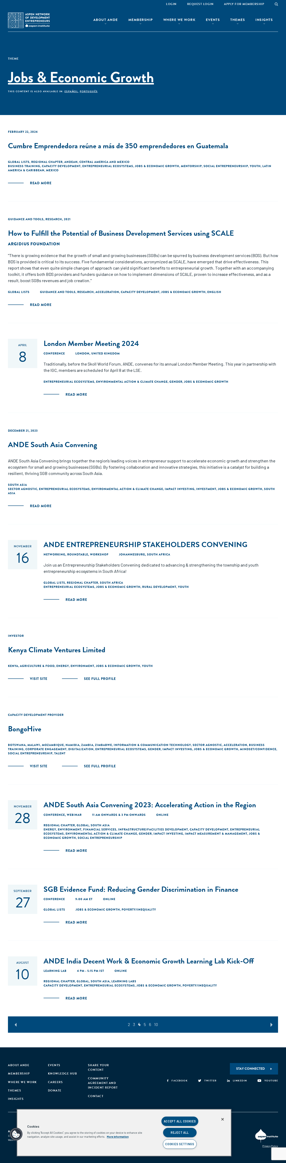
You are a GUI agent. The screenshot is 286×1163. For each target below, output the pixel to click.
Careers (55, 1082)
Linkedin (240, 1080)
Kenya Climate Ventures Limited (56, 649)
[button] (16, 1134)
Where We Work (179, 19)
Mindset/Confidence (258, 749)
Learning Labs (123, 981)
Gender (175, 382)
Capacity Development (61, 166)
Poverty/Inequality (139, 909)
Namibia (73, 745)
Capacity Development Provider (36, 715)
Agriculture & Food (37, 666)
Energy (62, 666)
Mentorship (191, 166)
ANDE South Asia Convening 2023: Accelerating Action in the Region (150, 804)
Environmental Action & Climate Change (132, 382)
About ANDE (105, 19)
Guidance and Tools (26, 219)
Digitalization (81, 749)
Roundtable (77, 554)
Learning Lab (55, 971)
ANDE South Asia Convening (52, 444)
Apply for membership (244, 4)
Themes (237, 19)
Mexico (52, 170)
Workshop (99, 554)
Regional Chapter (47, 162)
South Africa (111, 583)
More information (118, 1136)
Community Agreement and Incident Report (103, 1083)
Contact (96, 1096)
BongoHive (24, 728)
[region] (124, 1132)
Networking (54, 554)
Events (213, 19)
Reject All (180, 1132)
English (214, 292)
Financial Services (99, 829)
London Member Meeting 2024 (91, 343)
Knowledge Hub (62, 1073)
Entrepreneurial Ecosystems (107, 166)
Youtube (271, 1080)
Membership (140, 19)
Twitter (210, 1080)
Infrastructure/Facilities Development (153, 829)
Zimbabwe (103, 745)
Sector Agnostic (22, 489)
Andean (71, 162)
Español (71, 91)
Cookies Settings (179, 1144)
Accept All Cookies (180, 1121)
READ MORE (41, 183)
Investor (16, 636)
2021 (67, 219)
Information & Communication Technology (152, 745)
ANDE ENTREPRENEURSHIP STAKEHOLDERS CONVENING (145, 544)
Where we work (22, 1082)
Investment (206, 489)
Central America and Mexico (104, 162)
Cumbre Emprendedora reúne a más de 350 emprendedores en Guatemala (118, 145)
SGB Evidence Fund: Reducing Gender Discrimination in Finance (141, 889)
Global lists (19, 162)
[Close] (222, 1119)
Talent (60, 753)
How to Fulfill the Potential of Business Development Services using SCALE (121, 233)
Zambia (87, 745)
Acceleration (107, 292)
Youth (255, 166)
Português (89, 91)
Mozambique (53, 745)
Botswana (17, 745)
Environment (82, 666)
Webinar (74, 815)
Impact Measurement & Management (216, 834)
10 (156, 1024)
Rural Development (159, 587)
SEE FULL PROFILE (100, 678)
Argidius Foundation (34, 244)
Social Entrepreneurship (226, 166)
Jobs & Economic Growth (157, 166)
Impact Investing (180, 489)
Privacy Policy (270, 1145)
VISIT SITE (38, 678)
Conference (54, 353)
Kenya (13, 666)
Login (171, 4)
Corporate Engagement (46, 749)
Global (83, 825)
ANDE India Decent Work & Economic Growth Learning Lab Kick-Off (149, 960)
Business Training (24, 166)
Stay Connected (250, 1068)
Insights (264, 19)
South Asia (17, 485)
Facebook (179, 1080)
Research (53, 219)
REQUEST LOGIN (200, 4)
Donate (55, 1090)
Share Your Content (98, 1067)
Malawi (33, 745)
